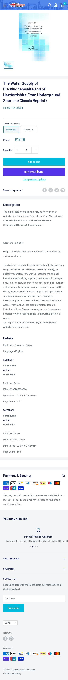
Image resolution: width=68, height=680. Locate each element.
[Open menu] (4, 5)
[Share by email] (62, 190)
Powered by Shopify (12, 673)
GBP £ (7, 622)
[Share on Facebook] (44, 190)
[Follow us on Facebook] (5, 638)
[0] (62, 5)
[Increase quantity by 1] (35, 150)
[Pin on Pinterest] (50, 190)
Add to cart (34, 161)
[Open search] (49, 5)
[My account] (55, 5)
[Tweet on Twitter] (56, 190)
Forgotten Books (13, 108)
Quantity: (8, 150)
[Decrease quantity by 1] (18, 150)
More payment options (34, 179)
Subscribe (13, 607)
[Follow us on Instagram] (11, 638)
